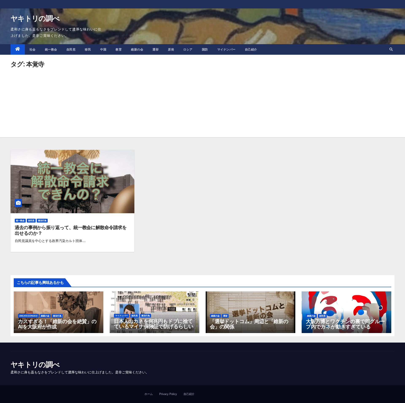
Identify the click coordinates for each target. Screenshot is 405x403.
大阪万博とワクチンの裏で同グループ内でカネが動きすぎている (345, 323)
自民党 (71, 49)
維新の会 (137, 49)
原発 (171, 49)
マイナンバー (226, 49)
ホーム (148, 394)
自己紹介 (251, 49)
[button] (391, 49)
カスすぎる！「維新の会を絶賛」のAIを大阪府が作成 (57, 323)
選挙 (156, 49)
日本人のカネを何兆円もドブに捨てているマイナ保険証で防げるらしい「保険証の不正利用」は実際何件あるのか (153, 329)
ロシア (188, 49)
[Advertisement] (202, 99)
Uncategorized (28, 316)
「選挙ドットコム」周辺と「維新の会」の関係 (249, 323)
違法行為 (42, 220)
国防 (205, 49)
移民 (88, 49)
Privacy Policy (168, 394)
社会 (33, 49)
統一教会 (51, 49)
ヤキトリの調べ (35, 18)
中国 (103, 49)
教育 (119, 49)
